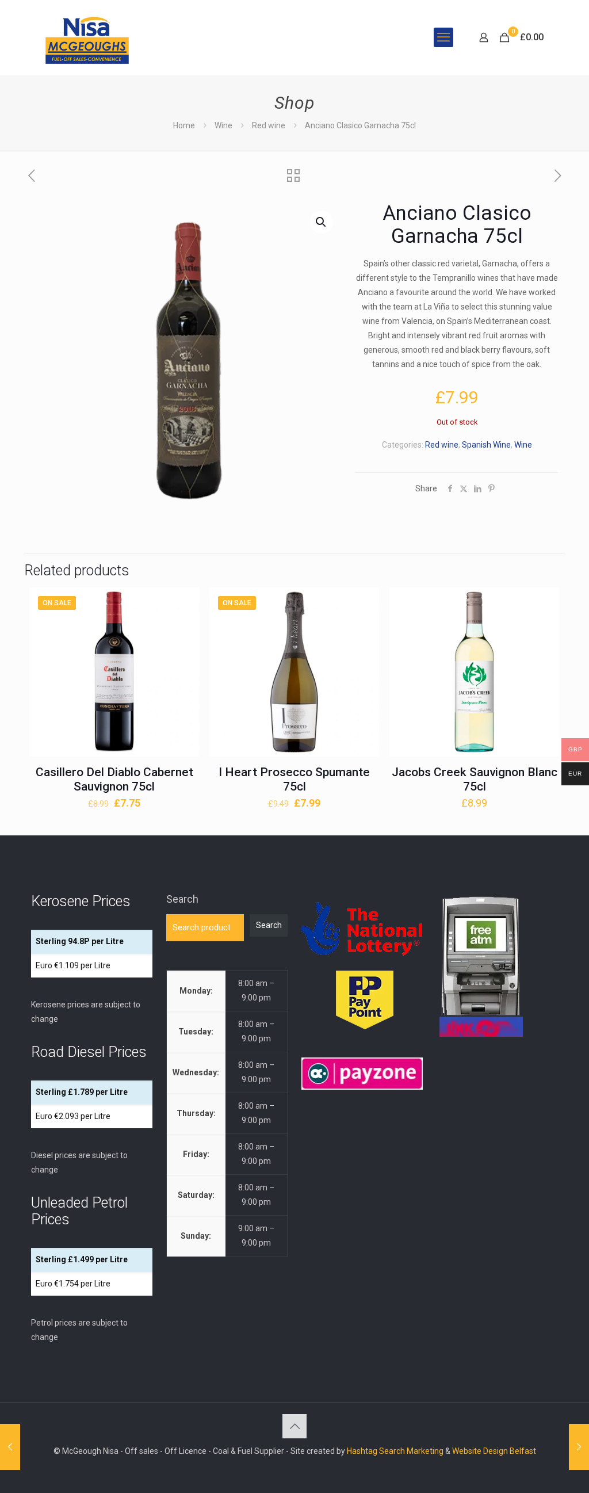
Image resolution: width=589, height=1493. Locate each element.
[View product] (183, 628)
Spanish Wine (486, 444)
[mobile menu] (443, 37)
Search (182, 899)
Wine (223, 125)
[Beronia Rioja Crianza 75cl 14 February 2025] (10, 1447)
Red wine (268, 125)
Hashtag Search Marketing (395, 1451)
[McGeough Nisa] (87, 37)
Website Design (480, 1451)
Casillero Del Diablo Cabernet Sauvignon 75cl (114, 779)
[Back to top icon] (294, 1426)
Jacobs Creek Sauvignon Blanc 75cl (474, 779)
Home (184, 125)
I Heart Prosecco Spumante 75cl (294, 779)
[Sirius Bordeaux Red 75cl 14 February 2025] (579, 1447)
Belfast (523, 1451)
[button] (321, 222)
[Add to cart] (183, 603)
